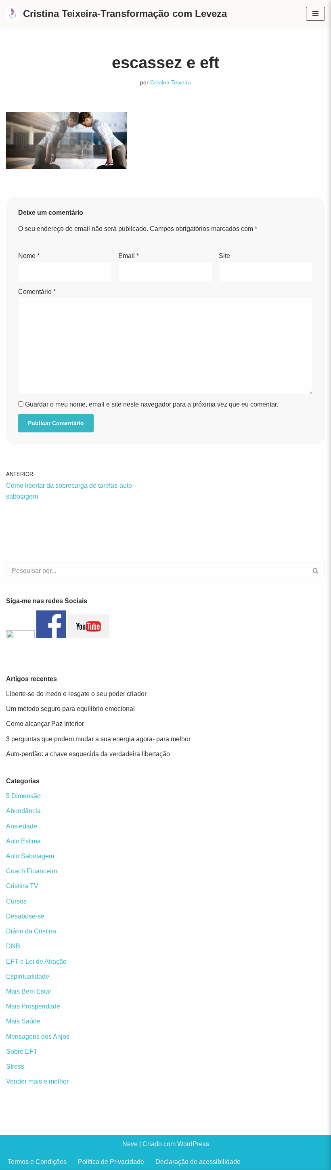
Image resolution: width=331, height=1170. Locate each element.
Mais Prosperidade (33, 1006)
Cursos (16, 901)
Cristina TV (22, 886)
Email (128, 255)
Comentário (37, 291)
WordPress (193, 1144)
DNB (13, 946)
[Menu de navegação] (315, 14)
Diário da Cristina (31, 931)
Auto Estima (23, 841)
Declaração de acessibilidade (198, 1161)
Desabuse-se (25, 916)
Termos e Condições (37, 1161)
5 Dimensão (23, 796)
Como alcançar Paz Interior (45, 723)
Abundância (23, 810)
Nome (29, 255)
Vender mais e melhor (37, 1081)
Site (224, 255)
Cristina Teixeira (170, 82)
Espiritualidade (27, 976)
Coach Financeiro (31, 871)
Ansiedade (21, 826)
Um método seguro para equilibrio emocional (70, 708)
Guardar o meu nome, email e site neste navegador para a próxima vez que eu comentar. (151, 404)
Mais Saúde (23, 1021)
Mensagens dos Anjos (37, 1036)
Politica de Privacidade (111, 1161)
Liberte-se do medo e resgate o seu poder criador (76, 693)
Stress (15, 1066)
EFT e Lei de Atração (36, 961)
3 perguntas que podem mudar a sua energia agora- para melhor (98, 739)
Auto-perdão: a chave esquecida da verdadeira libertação (88, 754)
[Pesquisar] (316, 570)
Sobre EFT (22, 1051)
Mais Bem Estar (28, 991)
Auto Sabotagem (30, 856)
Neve (130, 1144)
